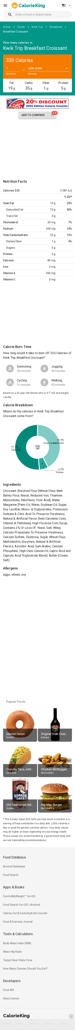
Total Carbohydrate (15, 235)
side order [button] (35, 68)
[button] (66, 5)
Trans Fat (12, 215)
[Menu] (5, 5)
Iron (5, 266)
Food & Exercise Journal (17, 921)
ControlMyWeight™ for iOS (19, 896)
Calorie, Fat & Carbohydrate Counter (25, 913)
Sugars (10, 247)
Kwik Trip (37, 26)
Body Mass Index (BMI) (17, 943)
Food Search (11, 874)
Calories (8, 190)
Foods (21, 26)
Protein (7, 254)
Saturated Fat (14, 209)
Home (7, 26)
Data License (11, 998)
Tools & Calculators (18, 934)
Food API (8, 990)
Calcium (8, 260)
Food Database (14, 857)
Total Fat (8, 203)
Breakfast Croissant (15, 31)
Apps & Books (14, 887)
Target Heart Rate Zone (17, 960)
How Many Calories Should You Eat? (25, 968)
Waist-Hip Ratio (12, 951)
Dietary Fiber (14, 241)
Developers (12, 981)
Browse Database (14, 866)
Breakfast (56, 26)
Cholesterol (10, 222)
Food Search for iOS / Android (21, 904)
